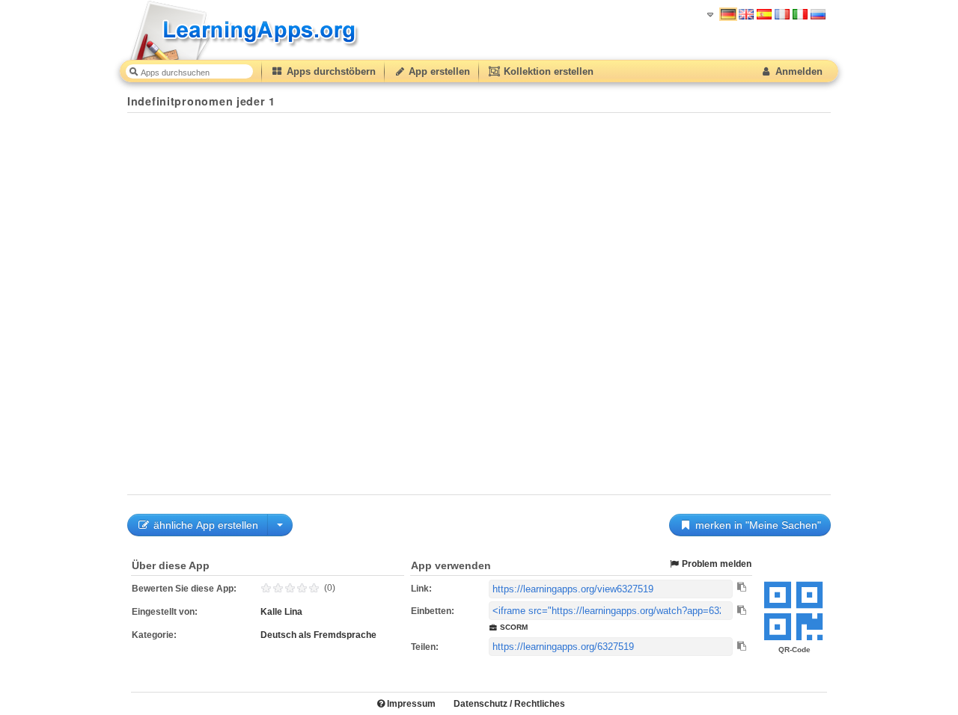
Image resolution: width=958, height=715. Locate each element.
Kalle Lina (281, 612)
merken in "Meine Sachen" (756, 525)
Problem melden (715, 563)
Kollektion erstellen (547, 71)
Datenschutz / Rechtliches (509, 704)
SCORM (513, 627)
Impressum (410, 704)
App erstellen (438, 71)
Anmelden (797, 71)
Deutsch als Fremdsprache (318, 635)
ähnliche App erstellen (204, 525)
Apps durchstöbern (330, 71)
